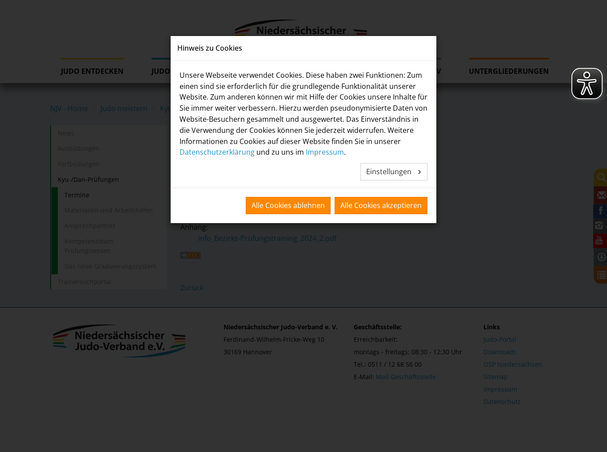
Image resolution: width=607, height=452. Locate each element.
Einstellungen (389, 171)
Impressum (325, 152)
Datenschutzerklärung (217, 152)
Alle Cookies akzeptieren (381, 205)
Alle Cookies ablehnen (288, 205)
